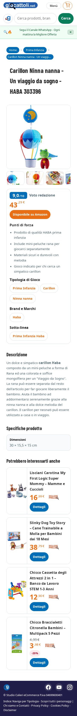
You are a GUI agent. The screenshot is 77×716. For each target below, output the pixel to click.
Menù (54, 6)
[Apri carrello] (67, 6)
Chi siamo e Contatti (16, 705)
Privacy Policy (40, 705)
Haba (17, 317)
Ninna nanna (23, 298)
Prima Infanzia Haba (28, 336)
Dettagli (39, 507)
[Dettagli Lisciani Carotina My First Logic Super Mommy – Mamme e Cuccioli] (17, 491)
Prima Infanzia (24, 288)
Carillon (49, 288)
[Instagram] (70, 687)
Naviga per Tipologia (25, 701)
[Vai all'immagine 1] (15, 178)
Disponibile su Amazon (30, 214)
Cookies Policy (60, 705)
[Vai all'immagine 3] (55, 178)
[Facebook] (48, 687)
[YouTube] (59, 687)
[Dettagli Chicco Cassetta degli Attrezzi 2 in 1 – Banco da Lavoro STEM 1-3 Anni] (17, 590)
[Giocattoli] (23, 5)
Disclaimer (9, 710)
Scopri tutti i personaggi (56, 701)
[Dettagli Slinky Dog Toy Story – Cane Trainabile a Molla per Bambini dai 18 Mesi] (17, 541)
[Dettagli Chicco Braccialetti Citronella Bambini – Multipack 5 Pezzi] (17, 643)
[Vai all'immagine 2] (35, 178)
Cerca (66, 18)
